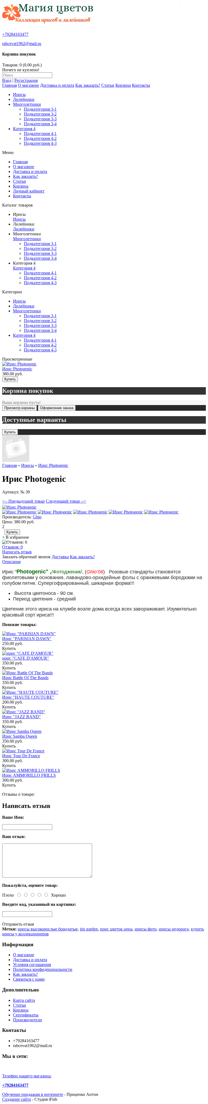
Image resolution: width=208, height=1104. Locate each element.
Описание (11, 561)
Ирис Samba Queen (19, 736)
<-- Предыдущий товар (23, 501)
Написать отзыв (17, 552)
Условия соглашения (32, 964)
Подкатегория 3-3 (40, 119)
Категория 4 (24, 128)
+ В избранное (15, 537)
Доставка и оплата (57, 85)
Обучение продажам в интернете (32, 1094)
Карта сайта (24, 1000)
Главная (9, 85)
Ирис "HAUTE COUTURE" (28, 697)
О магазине (28, 85)
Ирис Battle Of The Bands (25, 677)
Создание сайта (16, 1099)
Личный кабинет (28, 191)
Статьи (107, 85)
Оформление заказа (56, 408)
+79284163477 (15, 34)
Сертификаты (25, 1015)
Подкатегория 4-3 (40, 143)
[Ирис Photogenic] (19, 507)
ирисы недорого (174, 929)
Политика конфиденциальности (42, 969)
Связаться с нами (29, 979)
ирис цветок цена (116, 929)
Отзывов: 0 (12, 547)
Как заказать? (87, 85)
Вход (6, 80)
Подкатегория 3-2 (40, 114)
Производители (27, 1020)
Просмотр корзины (19, 408)
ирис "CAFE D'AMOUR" (25, 658)
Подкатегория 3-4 (40, 123)
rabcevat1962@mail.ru (21, 43)
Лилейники (23, 99)
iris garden (89, 929)
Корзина (123, 85)
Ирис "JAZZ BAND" (21, 716)
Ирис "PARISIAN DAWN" (26, 638)
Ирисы (19, 94)
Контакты (141, 85)
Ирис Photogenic (17, 369)
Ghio (37, 517)
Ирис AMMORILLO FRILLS (29, 775)
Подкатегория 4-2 (40, 138)
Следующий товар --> (66, 501)
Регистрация (26, 80)
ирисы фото (146, 929)
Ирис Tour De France (21, 755)
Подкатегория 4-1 (40, 133)
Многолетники (27, 104)
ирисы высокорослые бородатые (48, 929)
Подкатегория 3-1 (40, 109)
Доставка (60, 556)
